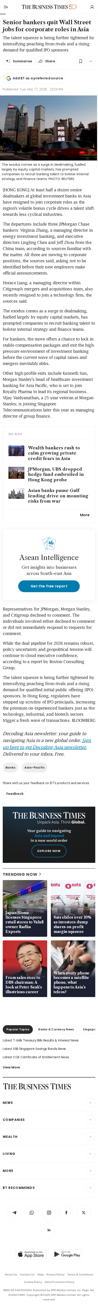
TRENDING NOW (20, 874)
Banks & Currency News (56, 1029)
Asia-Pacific (34, 767)
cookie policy (33, 1282)
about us (11, 1274)
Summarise (22, 61)
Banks (10, 767)
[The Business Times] (45, 7)
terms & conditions (80, 1274)
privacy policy (55, 1274)
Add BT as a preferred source (38, 78)
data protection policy (59, 1282)
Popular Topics (17, 1029)
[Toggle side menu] (5, 6)
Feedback (14, 793)
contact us (27, 1274)
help (40, 1274)
